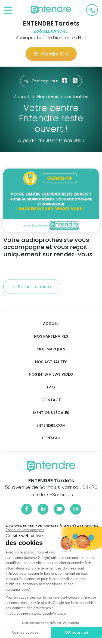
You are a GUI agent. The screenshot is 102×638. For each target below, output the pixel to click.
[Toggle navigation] (8, 10)
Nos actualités (51, 362)
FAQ (51, 387)
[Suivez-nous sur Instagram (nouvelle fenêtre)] (75, 509)
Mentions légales (51, 412)
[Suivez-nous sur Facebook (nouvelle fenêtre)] (26, 509)
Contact (51, 400)
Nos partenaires (51, 336)
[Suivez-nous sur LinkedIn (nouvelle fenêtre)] (43, 509)
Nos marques (51, 349)
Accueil (51, 323)
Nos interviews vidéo (51, 374)
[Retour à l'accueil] (51, 10)
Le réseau (51, 438)
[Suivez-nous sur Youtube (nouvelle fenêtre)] (59, 509)
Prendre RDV (55, 54)
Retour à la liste (35, 287)
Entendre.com (51, 425)
